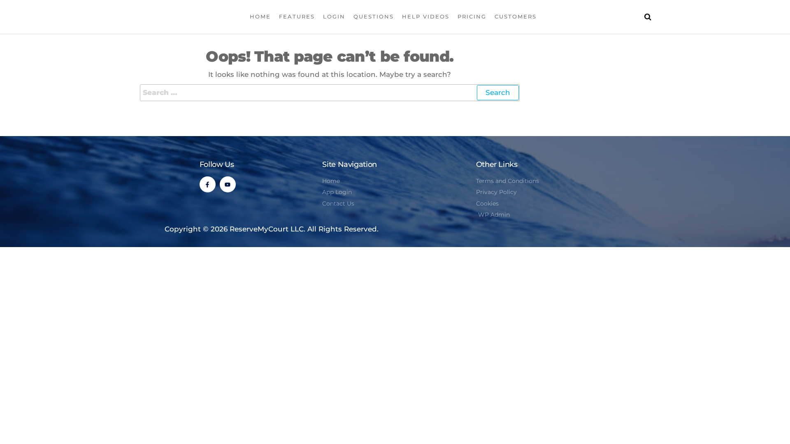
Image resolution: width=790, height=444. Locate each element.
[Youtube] (228, 184)
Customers (516, 16)
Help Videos (425, 16)
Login (334, 16)
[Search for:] (330, 92)
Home (260, 16)
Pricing (472, 16)
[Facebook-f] (208, 184)
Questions (373, 16)
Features (297, 16)
